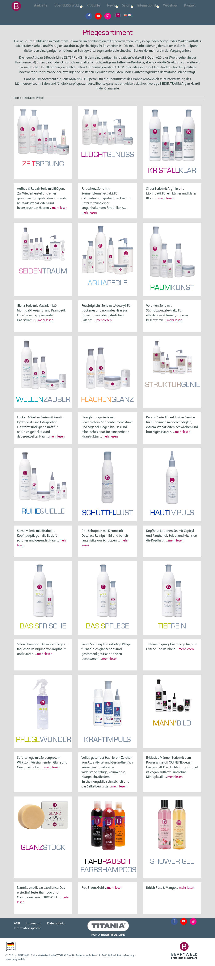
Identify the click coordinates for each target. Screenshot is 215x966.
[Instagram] (107, 16)
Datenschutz (56, 923)
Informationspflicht (27, 928)
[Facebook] (89, 16)
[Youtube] (98, 16)
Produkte (29, 98)
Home (17, 98)
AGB (17, 923)
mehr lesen (59, 208)
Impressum (33, 923)
